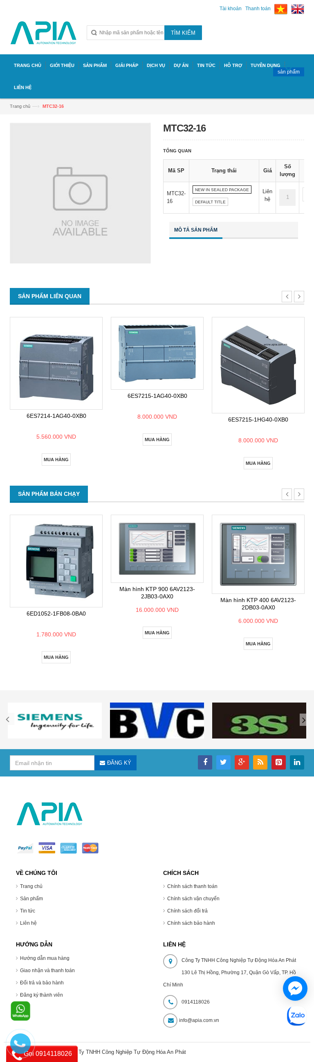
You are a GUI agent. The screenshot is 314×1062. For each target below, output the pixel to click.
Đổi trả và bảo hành (42, 983)
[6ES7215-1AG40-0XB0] (157, 354)
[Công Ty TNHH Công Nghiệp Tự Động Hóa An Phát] (43, 36)
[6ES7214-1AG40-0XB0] (56, 363)
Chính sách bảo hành (191, 923)
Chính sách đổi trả (187, 911)
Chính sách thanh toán (192, 886)
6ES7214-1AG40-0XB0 (56, 416)
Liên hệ (28, 923)
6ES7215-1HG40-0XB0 (258, 419)
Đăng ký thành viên (41, 995)
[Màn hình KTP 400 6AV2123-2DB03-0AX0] (258, 554)
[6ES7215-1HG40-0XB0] (258, 365)
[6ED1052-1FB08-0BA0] (56, 561)
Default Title (210, 202)
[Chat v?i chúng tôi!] (295, 988)
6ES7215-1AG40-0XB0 (157, 396)
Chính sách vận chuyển (193, 898)
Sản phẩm (31, 898)
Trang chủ (20, 106)
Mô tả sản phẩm (196, 230)
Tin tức (27, 911)
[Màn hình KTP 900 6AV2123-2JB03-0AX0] (157, 548)
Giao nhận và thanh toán (47, 970)
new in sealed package (222, 189)
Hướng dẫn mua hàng (45, 958)
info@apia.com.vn (199, 1020)
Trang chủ (31, 886)
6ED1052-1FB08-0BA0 (56, 613)
